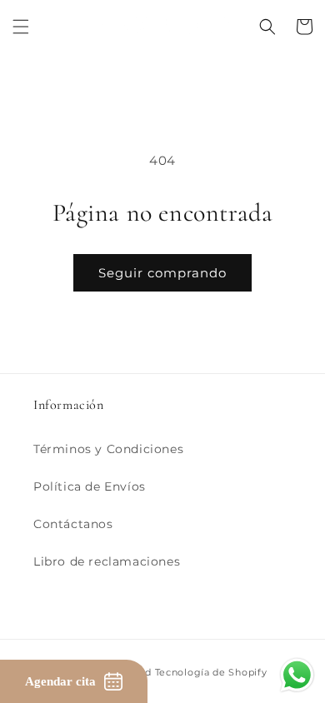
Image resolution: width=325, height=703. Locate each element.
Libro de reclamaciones (106, 561)
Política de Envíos (89, 486)
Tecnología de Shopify (211, 672)
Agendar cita (60, 681)
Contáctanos (73, 523)
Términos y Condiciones (108, 448)
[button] (20, 26)
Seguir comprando (162, 273)
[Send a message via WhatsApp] (297, 675)
